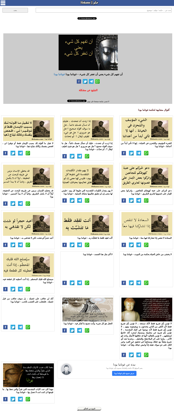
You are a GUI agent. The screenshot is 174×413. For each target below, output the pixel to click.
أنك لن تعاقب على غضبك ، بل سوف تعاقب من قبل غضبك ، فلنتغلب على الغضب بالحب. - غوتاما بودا (27, 300)
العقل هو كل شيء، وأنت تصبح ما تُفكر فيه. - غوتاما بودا (88, 323)
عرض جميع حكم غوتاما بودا (124, 373)
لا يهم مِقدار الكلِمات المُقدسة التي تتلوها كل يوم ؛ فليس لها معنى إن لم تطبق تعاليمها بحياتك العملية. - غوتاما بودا (87, 192)
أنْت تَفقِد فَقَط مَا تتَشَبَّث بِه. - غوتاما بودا (95, 237)
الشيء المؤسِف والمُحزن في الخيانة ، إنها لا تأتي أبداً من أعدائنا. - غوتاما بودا (146, 145)
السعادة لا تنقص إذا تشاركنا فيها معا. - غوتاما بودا (150, 237)
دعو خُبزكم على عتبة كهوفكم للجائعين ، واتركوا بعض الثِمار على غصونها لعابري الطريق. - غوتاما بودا (146, 192)
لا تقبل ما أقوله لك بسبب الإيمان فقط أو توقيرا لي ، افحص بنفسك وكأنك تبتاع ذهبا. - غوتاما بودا (27, 145)
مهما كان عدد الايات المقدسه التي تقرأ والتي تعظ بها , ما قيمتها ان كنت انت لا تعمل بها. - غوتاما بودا (27, 391)
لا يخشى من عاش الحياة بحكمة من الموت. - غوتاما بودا (147, 254)
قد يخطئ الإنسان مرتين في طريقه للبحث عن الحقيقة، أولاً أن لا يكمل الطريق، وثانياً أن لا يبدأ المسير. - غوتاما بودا (27, 193)
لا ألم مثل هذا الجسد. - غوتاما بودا (97, 254)
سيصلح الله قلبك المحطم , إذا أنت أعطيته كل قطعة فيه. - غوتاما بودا (27, 281)
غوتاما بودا (59, 74)
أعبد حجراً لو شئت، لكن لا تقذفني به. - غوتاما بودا (31, 237)
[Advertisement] (87, 26)
